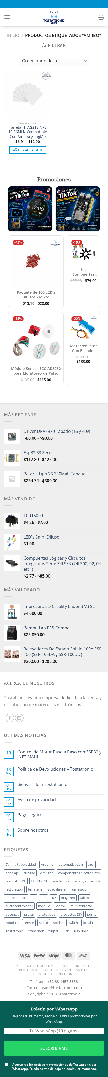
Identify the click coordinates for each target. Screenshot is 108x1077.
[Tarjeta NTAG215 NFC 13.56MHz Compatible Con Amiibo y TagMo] (27, 94)
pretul (29, 914)
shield (43, 922)
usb (66, 931)
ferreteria (35, 889)
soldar (58, 922)
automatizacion (70, 864)
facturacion (14, 889)
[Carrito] (101, 17)
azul (91, 864)
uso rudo (81, 931)
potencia (12, 914)
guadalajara (56, 889)
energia (80, 881)
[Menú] (7, 17)
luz (53, 897)
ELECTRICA (39, 881)
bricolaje (12, 872)
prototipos (47, 914)
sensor (29, 922)
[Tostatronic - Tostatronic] (54, 17)
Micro (84, 897)
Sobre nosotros (33, 830)
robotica (12, 922)
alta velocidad (25, 864)
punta (91, 914)
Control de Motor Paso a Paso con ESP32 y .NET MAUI (59, 755)
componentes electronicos (79, 872)
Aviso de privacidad (37, 799)
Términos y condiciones (55, 974)
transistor (36, 931)
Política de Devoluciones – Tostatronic (55, 769)
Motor (60, 905)
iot (33, 897)
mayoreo (68, 897)
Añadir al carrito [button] (27, 150)
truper (53, 931)
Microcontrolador (19, 905)
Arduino (47, 864)
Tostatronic (14, 931)
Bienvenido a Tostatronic (42, 784)
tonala (88, 922)
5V (7, 864)
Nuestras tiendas (53, 966)
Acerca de (25, 966)
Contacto (81, 966)
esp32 (95, 881)
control (11, 881)
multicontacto (81, 905)
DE (24, 881)
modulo (44, 905)
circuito (29, 872)
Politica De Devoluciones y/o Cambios (54, 970)
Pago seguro (30, 814)
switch (73, 922)
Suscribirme (54, 1048)
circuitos (46, 872)
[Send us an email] (19, 718)
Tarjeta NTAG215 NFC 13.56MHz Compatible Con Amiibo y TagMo (27, 132)
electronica (61, 881)
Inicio (13, 35)
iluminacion (80, 889)
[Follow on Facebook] (10, 718)
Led (43, 897)
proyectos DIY (71, 914)
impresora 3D (16, 897)
